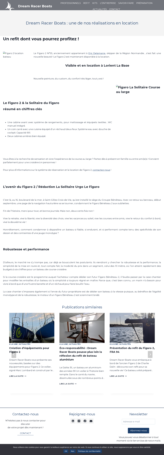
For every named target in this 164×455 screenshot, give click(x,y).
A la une (13, 344)
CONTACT (114, 9)
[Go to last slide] (14, 354)
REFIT (86, 3)
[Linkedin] (73, 421)
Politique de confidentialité (89, 451)
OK (66, 451)
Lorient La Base (116, 65)
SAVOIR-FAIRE (126, 3)
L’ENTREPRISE (108, 3)
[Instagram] (79, 421)
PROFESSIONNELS (70, 3)
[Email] (91, 421)
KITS (94, 3)
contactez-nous (101, 170)
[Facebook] (85, 421)
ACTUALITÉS (100, 9)
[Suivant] (150, 354)
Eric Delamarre (96, 53)
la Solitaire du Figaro (42, 103)
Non (72, 451)
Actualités (24, 344)
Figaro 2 (14, 103)
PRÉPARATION (144, 3)
